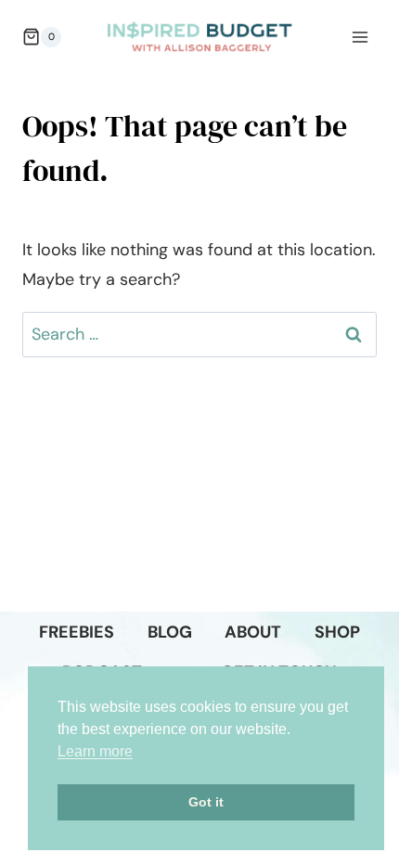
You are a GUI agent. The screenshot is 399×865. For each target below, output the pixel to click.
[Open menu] (359, 36)
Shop (337, 632)
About (253, 632)
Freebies (76, 632)
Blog (170, 632)
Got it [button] (206, 801)
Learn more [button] (95, 751)
